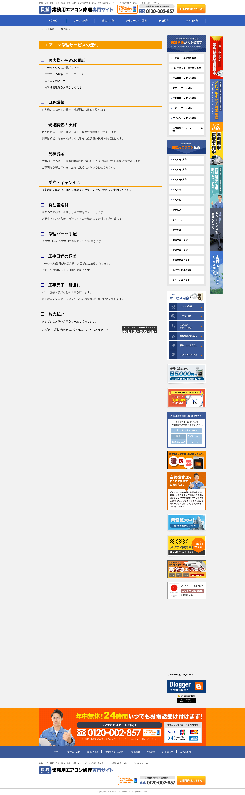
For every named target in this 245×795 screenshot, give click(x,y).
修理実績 (151, 751)
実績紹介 (164, 20)
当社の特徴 (108, 20)
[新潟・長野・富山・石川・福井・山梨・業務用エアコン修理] (187, 43)
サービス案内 (80, 20)
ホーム (57, 751)
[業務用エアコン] (187, 147)
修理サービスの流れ (136, 20)
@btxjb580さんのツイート (181, 674)
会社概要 (135, 751)
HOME (53, 20)
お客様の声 (167, 751)
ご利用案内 (192, 20)
